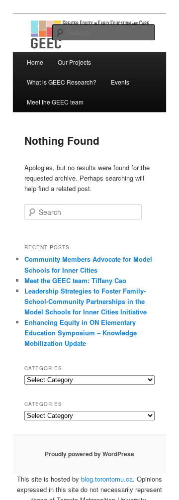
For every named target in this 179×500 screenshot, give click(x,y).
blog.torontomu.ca (107, 479)
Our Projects (74, 62)
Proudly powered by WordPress (89, 453)
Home (35, 62)
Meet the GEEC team (55, 102)
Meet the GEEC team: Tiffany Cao (75, 280)
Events (120, 82)
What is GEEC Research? (61, 82)
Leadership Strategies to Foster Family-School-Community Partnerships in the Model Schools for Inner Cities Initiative (85, 301)
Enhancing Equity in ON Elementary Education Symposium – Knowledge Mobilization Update (80, 332)
